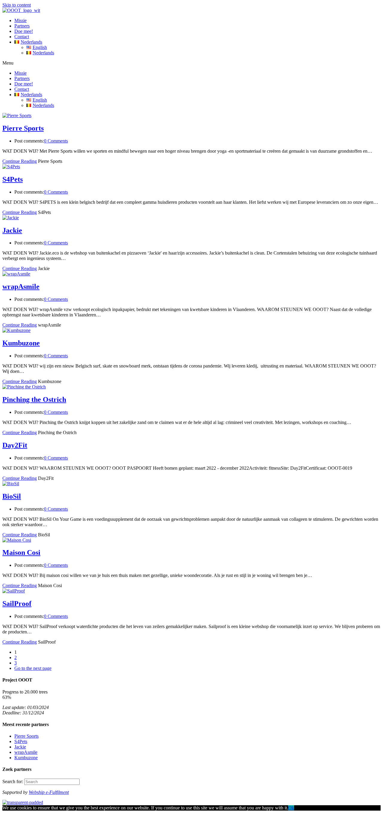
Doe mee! (23, 31)
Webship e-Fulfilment (49, 792)
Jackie (12, 230)
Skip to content (16, 4)
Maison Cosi (21, 552)
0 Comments (56, 140)
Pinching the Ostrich (34, 399)
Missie (20, 20)
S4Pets (12, 179)
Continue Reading (19, 161)
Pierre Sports (23, 128)
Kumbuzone (21, 343)
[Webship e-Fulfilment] (22, 802)
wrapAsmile (20, 286)
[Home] (21, 10)
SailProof (16, 603)
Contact (21, 36)
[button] (191, 63)
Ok (291, 807)
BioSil (11, 496)
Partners (22, 25)
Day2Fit (14, 445)
